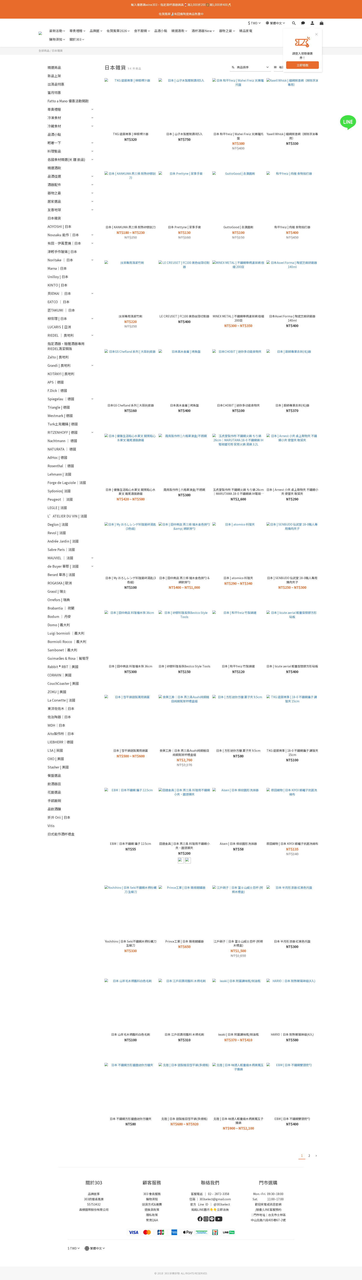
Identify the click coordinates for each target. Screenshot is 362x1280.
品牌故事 (94, 1194)
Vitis (51, 825)
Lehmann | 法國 (59, 474)
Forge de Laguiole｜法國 (67, 482)
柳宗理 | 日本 (57, 318)
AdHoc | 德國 (57, 457)
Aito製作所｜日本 (61, 733)
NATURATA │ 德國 (62, 448)
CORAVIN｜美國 (59, 674)
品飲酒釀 (54, 808)
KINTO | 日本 (57, 284)
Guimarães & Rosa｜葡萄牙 (68, 658)
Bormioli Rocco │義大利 (67, 641)
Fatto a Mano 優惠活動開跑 (68, 100)
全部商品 (44, 51)
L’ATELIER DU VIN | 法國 (67, 515)
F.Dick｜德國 (57, 390)
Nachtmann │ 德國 (62, 440)
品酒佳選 (54, 176)
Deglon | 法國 (58, 524)
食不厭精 (140, 30)
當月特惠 (54, 92)
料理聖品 (54, 151)
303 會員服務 (152, 1194)
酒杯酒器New (202, 30)
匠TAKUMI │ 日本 (61, 310)
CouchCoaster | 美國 (63, 683)
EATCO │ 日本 (59, 301)
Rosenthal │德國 (61, 465)
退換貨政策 (152, 1209)
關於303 (75, 39)
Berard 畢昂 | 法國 (61, 574)
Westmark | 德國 (60, 415)
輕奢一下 (54, 142)
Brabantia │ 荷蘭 (61, 608)
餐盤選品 (54, 775)
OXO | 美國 (56, 758)
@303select (222, 1204)
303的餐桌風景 (94, 1199)
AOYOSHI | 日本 (59, 226)
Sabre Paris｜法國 (61, 549)
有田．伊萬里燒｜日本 (64, 243)
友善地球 (54, 209)
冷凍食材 (54, 117)
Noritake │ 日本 (60, 259)
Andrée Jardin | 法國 (63, 541)
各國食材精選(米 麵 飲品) (66, 159)
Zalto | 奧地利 (58, 356)
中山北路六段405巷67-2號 (268, 1220)
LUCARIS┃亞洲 (59, 326)
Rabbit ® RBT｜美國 (63, 666)
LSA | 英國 (55, 750)
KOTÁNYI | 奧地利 (61, 373)
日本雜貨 (57, 51)
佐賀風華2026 (117, 30)
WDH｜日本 (56, 725)
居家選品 (54, 201)
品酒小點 (160, 30)
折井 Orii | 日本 (59, 817)
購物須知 (55, 39)
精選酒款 (177, 30)
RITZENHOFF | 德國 (63, 432)
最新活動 (55, 30)
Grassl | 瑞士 (57, 591)
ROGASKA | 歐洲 (60, 582)
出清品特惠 (56, 84)
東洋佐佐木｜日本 (61, 708)
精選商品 (54, 67)
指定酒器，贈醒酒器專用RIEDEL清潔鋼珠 (66, 346)
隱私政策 (152, 1215)
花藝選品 (54, 792)
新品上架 (54, 75)
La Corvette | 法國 (61, 700)
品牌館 (95, 30)
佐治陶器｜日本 (59, 716)
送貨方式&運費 (152, 1204)
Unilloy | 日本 (58, 276)
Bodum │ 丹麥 (59, 616)
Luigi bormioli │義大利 (66, 633)
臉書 (259, 1209)
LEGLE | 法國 (57, 507)
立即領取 (302, 65)
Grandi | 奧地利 (59, 365)
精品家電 (245, 30)
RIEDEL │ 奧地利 (61, 335)
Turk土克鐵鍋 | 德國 (63, 423)
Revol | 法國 (57, 532)
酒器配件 (54, 184)
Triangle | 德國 (59, 407)
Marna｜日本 (57, 268)
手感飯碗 (54, 800)
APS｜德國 (56, 382)
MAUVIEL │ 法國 (60, 557)
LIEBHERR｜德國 (60, 741)
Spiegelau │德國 (61, 398)
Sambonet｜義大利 (62, 649)
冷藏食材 (54, 125)
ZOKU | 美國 (57, 691)
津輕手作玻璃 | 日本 (62, 251)
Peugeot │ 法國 (60, 499)
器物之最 (225, 30)
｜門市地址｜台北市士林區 (268, 1215)
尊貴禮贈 (76, 30)
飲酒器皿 (54, 783)
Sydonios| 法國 (59, 490)
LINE (266, 1209)
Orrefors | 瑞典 (59, 599)
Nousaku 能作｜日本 (63, 234)
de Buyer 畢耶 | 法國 (63, 566)
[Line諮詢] (354, 122)
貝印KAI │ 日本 (59, 293)
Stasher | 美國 (58, 767)
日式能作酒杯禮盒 (61, 833)
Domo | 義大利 (59, 624)
